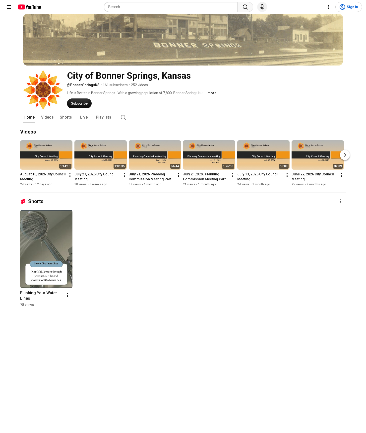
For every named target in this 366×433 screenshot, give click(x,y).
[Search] (245, 7)
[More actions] (70, 175)
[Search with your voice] (262, 7)
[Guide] (9, 7)
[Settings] (328, 7)
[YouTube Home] (29, 7)
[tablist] (183, 117)
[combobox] (172, 7)
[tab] (29, 117)
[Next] (345, 155)
